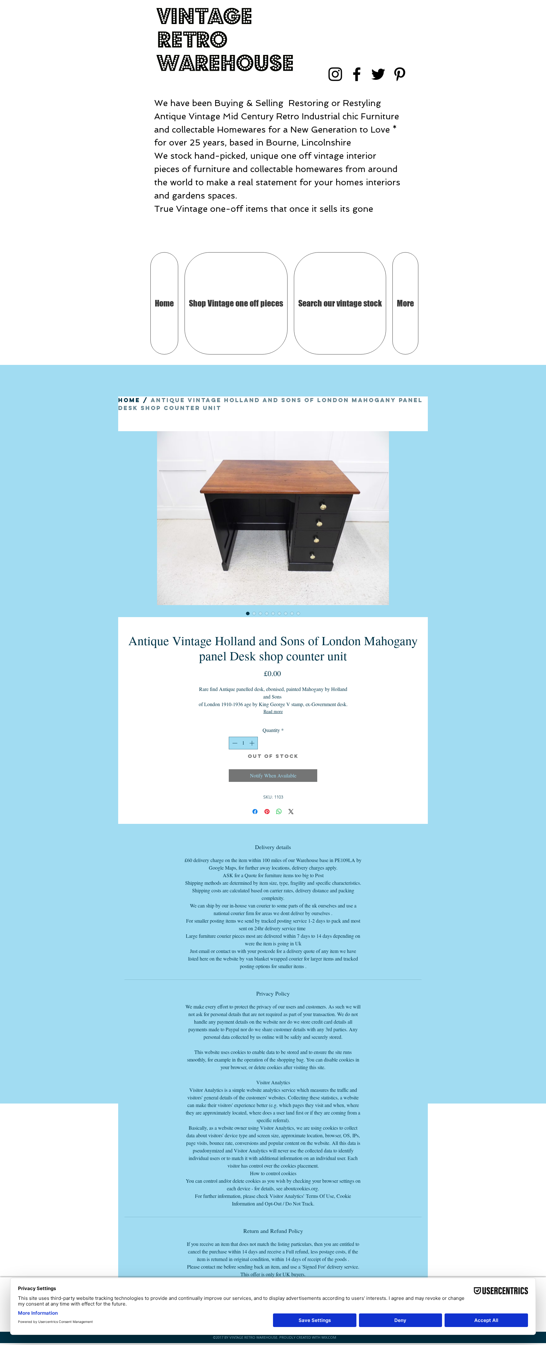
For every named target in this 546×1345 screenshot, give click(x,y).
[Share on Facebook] (255, 811)
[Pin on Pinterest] (267, 811)
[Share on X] (291, 811)
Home (129, 400)
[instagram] (335, 74)
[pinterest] (400, 74)
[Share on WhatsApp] (279, 811)
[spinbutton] (243, 743)
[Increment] (252, 743)
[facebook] (357, 74)
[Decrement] (234, 743)
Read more (273, 711)
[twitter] (378, 74)
